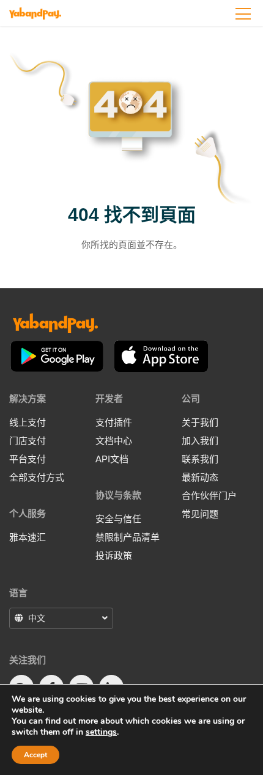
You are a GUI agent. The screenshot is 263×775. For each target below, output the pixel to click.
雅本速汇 (27, 537)
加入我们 (200, 440)
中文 (36, 618)
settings (101, 732)
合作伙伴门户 (209, 495)
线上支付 (27, 422)
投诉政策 (113, 555)
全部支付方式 (36, 477)
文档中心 (113, 440)
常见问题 (200, 514)
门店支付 (27, 440)
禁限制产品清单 (127, 537)
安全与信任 (118, 519)
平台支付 (27, 459)
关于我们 (200, 422)
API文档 (111, 459)
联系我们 (200, 459)
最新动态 (200, 477)
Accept (35, 755)
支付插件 (113, 422)
